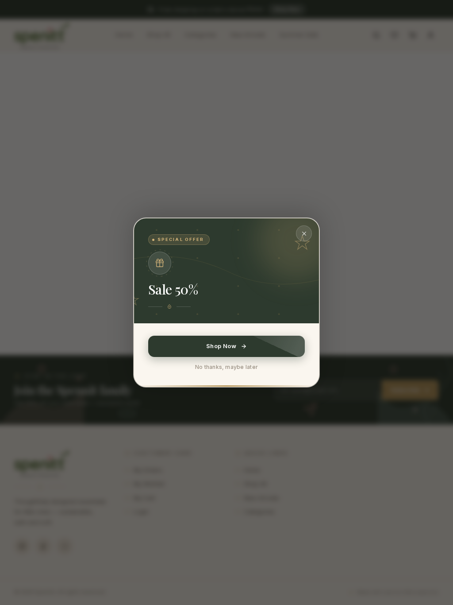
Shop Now (221, 345)
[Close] (304, 233)
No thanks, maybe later (226, 367)
